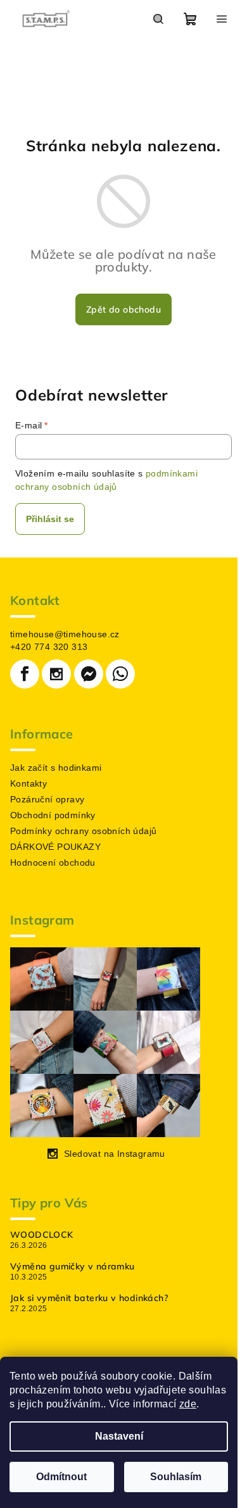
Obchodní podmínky (53, 815)
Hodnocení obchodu (53, 862)
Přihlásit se (50, 519)
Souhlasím (175, 1476)
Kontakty (28, 783)
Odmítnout (61, 1476)
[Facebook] (24, 674)
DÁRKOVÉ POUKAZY (55, 847)
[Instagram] (56, 674)
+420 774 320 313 (48, 647)
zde (187, 1404)
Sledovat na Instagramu (114, 1154)
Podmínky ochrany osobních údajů (83, 831)
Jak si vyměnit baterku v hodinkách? (89, 1297)
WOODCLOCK (41, 1234)
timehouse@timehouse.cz (65, 634)
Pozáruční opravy (47, 799)
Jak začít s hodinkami (55, 768)
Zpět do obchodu (123, 309)
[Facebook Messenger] (88, 674)
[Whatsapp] (120, 674)
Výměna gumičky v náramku (72, 1266)
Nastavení (119, 1436)
